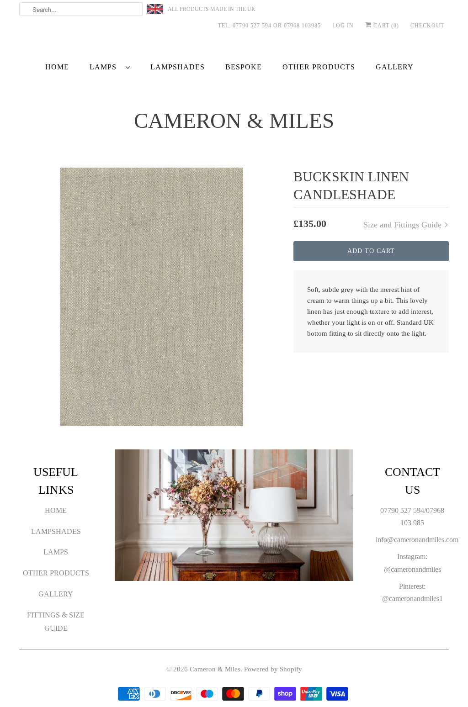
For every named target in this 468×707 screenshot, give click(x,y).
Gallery (395, 67)
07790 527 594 (402, 510)
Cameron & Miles (234, 121)
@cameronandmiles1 (412, 598)
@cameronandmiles (412, 569)
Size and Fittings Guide (403, 224)
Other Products (318, 67)
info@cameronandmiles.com (417, 539)
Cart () (385, 25)
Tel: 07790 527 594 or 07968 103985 (269, 25)
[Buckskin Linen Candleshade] (151, 297)
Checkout (427, 25)
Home (57, 67)
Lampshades (56, 531)
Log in (343, 25)
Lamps (105, 67)
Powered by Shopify (273, 669)
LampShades (177, 67)
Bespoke (243, 67)
